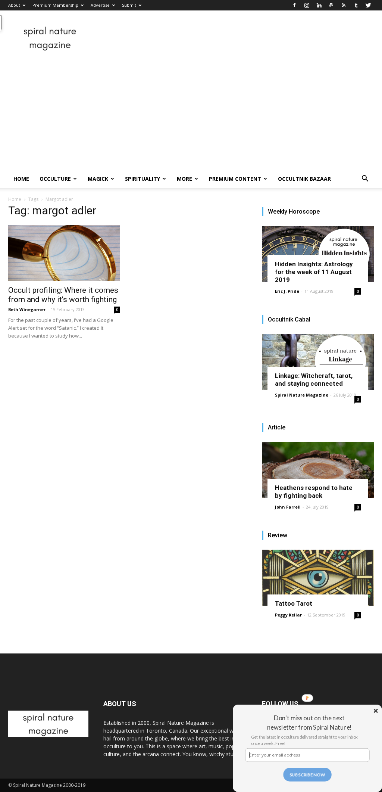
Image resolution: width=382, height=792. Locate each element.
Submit (129, 5)
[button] (365, 179)
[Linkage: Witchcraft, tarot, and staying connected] (318, 362)
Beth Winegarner (27, 309)
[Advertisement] (191, 114)
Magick (98, 178)
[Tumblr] (355, 5)
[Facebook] (294, 5)
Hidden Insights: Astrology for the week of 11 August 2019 (314, 271)
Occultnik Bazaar (304, 178)
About (14, 5)
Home (21, 178)
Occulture (55, 178)
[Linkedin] (319, 5)
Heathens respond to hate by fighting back (314, 491)
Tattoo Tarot (293, 603)
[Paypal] (331, 5)
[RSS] (343, 5)
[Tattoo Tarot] (318, 578)
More (184, 178)
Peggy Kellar (288, 615)
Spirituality (142, 178)
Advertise (100, 5)
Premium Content (235, 178)
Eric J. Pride (287, 291)
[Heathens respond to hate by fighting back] (318, 470)
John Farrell (288, 507)
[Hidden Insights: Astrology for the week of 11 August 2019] (318, 254)
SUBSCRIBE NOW (307, 774)
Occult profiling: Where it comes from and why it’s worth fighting (63, 295)
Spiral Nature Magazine (301, 395)
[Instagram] (306, 5)
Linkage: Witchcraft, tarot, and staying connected (314, 379)
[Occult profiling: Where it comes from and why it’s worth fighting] (64, 253)
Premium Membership (55, 5)
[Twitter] (368, 5)
